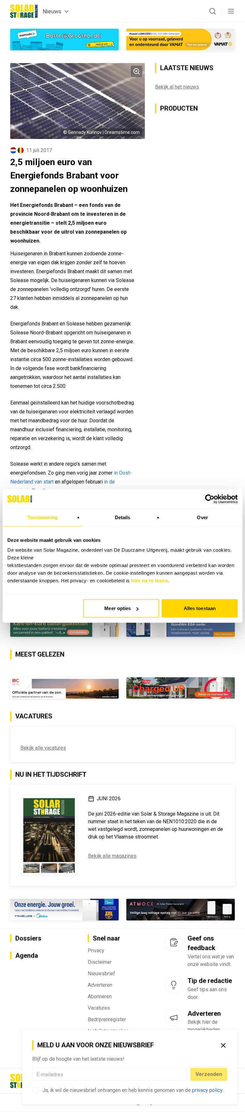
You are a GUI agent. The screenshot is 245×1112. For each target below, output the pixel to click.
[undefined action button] (185, 1074)
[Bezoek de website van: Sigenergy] (180, 626)
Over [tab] (202, 517)
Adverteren (100, 985)
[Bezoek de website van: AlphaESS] (64, 909)
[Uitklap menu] (231, 11)
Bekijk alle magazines (112, 856)
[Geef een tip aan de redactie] (173, 985)
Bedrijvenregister (107, 1020)
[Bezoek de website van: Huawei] (64, 626)
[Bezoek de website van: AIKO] (180, 39)
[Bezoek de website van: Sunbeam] (180, 688)
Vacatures (99, 1008)
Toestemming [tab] (42, 517)
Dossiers (28, 938)
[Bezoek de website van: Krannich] (64, 39)
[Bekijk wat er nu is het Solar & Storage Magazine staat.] (49, 835)
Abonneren (100, 997)
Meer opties (117, 608)
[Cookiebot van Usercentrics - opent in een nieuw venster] (210, 499)
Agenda (26, 956)
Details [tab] (122, 517)
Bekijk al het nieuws (177, 87)
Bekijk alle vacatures (43, 748)
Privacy (96, 951)
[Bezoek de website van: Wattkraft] (64, 688)
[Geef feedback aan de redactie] (173, 942)
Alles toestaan (200, 608)
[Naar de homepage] (24, 11)
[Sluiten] (223, 1045)
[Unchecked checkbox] (35, 1090)
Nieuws (52, 11)
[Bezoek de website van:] (180, 909)
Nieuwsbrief (101, 974)
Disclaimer (100, 962)
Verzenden (209, 1074)
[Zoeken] (212, 11)
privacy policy (207, 1090)
